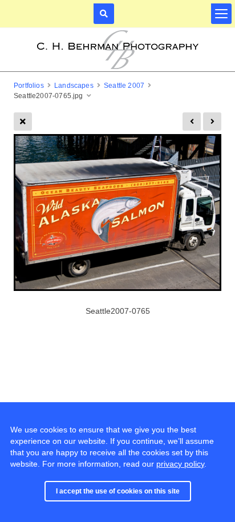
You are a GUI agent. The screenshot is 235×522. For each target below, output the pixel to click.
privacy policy (180, 463)
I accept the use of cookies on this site (118, 491)
